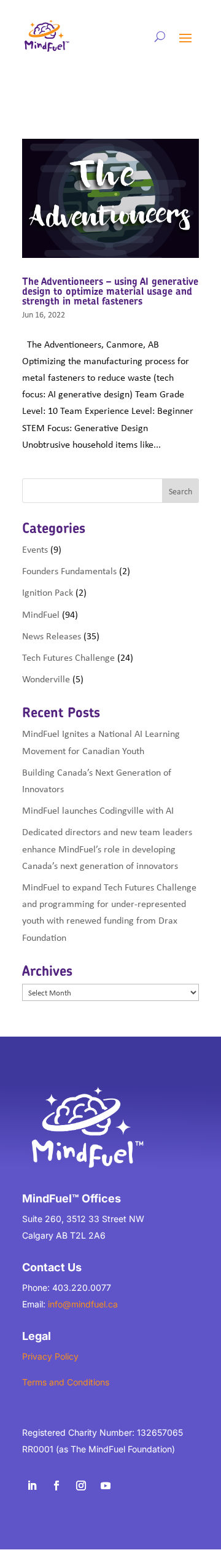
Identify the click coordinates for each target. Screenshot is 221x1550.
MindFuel (41, 614)
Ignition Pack (47, 592)
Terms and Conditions (65, 1382)
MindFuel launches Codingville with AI (98, 810)
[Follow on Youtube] (105, 1485)
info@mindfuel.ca (83, 1304)
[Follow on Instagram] (81, 1485)
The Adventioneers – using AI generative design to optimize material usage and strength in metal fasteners (110, 291)
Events (35, 549)
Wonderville (46, 678)
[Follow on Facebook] (56, 1485)
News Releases (51, 635)
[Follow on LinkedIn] (32, 1485)
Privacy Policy (50, 1356)
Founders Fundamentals (69, 570)
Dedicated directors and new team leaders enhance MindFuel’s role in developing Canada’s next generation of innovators (107, 848)
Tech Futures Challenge (68, 657)
